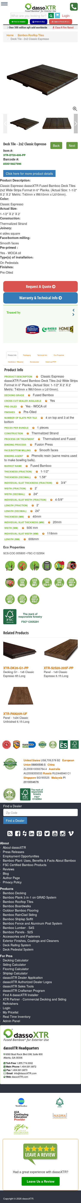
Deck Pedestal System (18, 949)
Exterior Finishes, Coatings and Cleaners (31, 940)
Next (72, 145)
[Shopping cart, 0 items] (57, 15)
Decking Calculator (16, 960)
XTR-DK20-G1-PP (15, 668)
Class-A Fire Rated (63, 27)
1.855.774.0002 (25, 1063)
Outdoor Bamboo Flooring (20, 910)
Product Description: (15, 180)
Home (10, 35)
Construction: (10, 218)
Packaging (27, 355)
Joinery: (6, 228)
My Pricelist (10, 1012)
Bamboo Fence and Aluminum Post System (32, 923)
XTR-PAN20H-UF (15, 713)
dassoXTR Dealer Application (23, 977)
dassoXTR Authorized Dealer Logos (27, 982)
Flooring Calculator (16, 969)
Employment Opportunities (21, 856)
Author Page (11, 878)
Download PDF (51, 362)
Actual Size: (8, 208)
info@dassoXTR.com (25, 1073)
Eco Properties (59, 355)
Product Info (12, 355)
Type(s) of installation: (16, 257)
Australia (54, 769)
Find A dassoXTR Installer (20, 995)
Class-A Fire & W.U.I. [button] (61, 21)
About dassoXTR (14, 847)
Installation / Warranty (15, 362)
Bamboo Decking (14, 893)
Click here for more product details (29, 173)
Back (56, 145)
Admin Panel (11, 1021)
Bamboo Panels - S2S (18, 932)
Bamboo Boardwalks (17, 906)
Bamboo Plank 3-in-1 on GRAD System (29, 897)
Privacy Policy (12, 882)
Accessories (34, 362)
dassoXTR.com (20, 1076)
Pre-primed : (9, 247)
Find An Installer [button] (19, 21)
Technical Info (42, 355)
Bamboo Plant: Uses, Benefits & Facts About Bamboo (39, 860)
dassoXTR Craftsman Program (24, 990)
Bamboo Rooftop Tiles (31, 35)
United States (32, 760)
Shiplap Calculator (15, 973)
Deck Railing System (17, 945)
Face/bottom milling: (15, 237)
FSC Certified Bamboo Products (24, 865)
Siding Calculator (14, 964)
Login (66, 15)
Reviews (8, 869)
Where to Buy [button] (39, 21)
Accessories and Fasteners (21, 936)
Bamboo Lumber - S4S (18, 927)
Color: (4, 198)
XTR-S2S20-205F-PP (58, 668)
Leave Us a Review (40, 1181)
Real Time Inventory (16, 1016)
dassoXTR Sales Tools (18, 986)
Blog (6, 873)
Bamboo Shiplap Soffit (18, 919)
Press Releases (13, 852)
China (51, 765)
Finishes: (7, 267)
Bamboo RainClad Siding (20, 914)
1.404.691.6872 (28, 1066)
